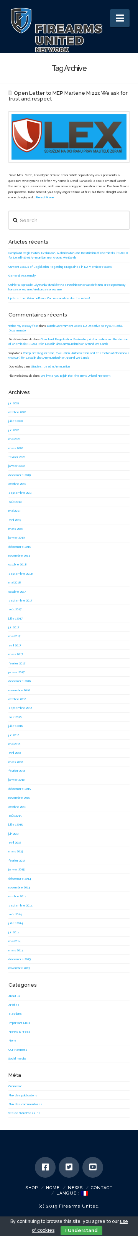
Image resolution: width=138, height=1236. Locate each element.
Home (53, 1187)
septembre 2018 (20, 573)
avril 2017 (14, 645)
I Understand (81, 1230)
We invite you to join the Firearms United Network (75, 375)
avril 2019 (14, 520)
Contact (102, 1187)
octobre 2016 (17, 699)
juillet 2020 (15, 421)
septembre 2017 (20, 600)
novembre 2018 (19, 555)
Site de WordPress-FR (24, 1113)
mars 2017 (15, 654)
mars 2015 (15, 851)
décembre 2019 (19, 475)
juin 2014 (14, 932)
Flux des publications (22, 1095)
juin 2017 (13, 627)
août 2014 (15, 914)
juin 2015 (13, 834)
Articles (14, 1005)
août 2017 (14, 609)
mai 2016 (14, 744)
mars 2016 (15, 762)
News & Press (19, 1031)
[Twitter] (69, 1167)
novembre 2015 (19, 797)
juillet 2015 (15, 824)
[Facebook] (45, 1167)
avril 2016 (14, 753)
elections (15, 1013)
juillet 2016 (15, 726)
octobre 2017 (17, 591)
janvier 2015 (16, 869)
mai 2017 (14, 636)
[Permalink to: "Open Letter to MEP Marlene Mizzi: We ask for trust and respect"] (69, 137)
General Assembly (22, 275)
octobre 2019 (17, 484)
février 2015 (16, 860)
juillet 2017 (15, 618)
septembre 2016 (20, 708)
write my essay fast (23, 326)
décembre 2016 (19, 681)
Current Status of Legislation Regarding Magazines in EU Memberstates (60, 267)
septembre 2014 (20, 905)
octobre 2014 (17, 896)
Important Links (19, 1023)
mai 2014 (14, 941)
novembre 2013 (19, 968)
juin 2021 (13, 403)
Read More (45, 197)
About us (14, 996)
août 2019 (14, 502)
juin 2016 (13, 735)
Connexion (15, 1086)
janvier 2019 (16, 537)
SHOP (31, 1187)
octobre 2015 (17, 807)
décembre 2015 (19, 789)
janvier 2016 (16, 779)
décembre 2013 (19, 959)
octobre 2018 (17, 564)
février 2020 (16, 457)
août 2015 (14, 815)
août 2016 (14, 717)
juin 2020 (13, 430)
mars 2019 (15, 529)
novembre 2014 (19, 887)
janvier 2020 (16, 466)
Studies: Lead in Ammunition (50, 366)
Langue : (68, 1193)
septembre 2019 (20, 492)
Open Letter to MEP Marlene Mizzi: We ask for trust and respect (68, 96)
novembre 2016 (19, 690)
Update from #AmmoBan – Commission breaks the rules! (49, 298)
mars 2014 (15, 950)
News (75, 1187)
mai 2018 (14, 582)
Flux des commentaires (25, 1104)
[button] (120, 18)
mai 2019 (14, 511)
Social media (17, 1058)
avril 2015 (14, 842)
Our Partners (17, 1049)
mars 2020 (15, 448)
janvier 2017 (16, 672)
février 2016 (16, 771)
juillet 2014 (15, 923)
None (12, 1040)
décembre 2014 (19, 878)
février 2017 (16, 663)
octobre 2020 (17, 412)
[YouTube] (92, 1167)
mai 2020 (14, 439)
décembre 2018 (19, 547)
